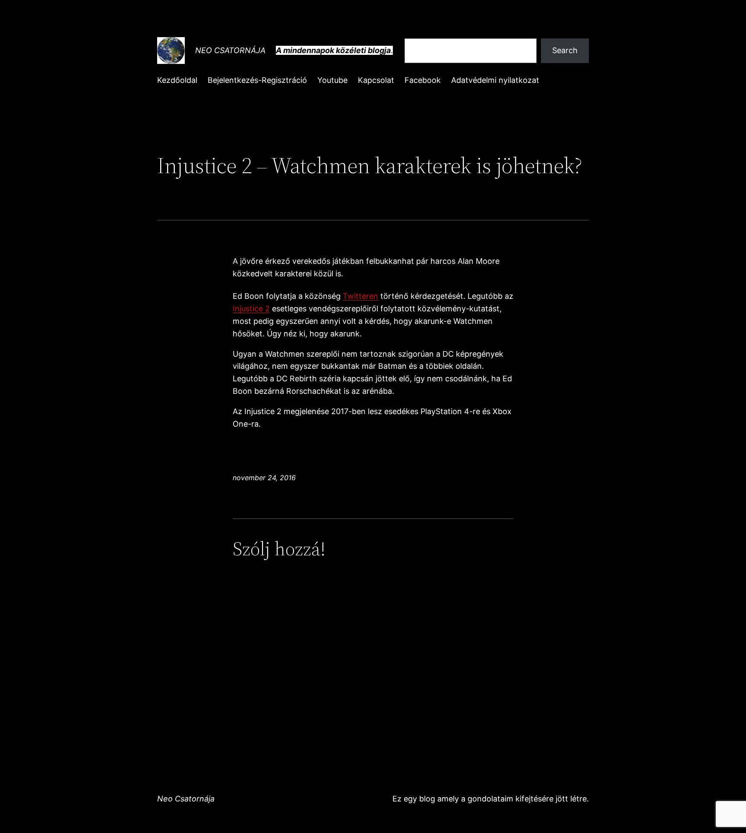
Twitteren (360, 296)
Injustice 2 (251, 308)
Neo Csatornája (230, 50)
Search (565, 50)
